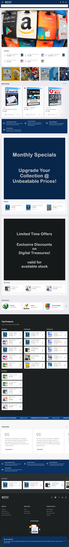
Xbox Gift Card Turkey (32, 60)
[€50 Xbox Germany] (5, 376)
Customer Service (51, 506)
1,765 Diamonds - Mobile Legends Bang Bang (35, 348)
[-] (6, 115)
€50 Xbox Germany (13, 374)
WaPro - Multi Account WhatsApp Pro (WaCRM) (58, 206)
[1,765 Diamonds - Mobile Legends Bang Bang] (27, 350)
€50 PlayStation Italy (13, 405)
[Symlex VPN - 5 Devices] (54, 96)
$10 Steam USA (15, 286)
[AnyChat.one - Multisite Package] (50, 342)
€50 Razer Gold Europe (12, 390)
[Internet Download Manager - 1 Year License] (63, 55)
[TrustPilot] (65, 497)
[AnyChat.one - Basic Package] (50, 335)
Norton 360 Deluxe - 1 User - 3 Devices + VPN (35, 363)
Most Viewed (4, 478)
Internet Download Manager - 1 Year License (54, 54)
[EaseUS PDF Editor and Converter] (11, 96)
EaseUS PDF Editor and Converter (10, 109)
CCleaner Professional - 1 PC (58, 356)
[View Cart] (66, 2)
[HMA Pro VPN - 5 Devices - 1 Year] (50, 365)
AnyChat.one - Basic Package (58, 333)
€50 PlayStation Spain (12, 397)
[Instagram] (55, 497)
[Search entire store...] (66, 5)
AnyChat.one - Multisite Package (57, 341)
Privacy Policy (7, 542)
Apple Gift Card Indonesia (32, 54)
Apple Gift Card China (11, 60)
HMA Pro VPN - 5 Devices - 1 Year (57, 363)
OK (64, 541)
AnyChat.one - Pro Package (58, 348)
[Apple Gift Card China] (22, 61)
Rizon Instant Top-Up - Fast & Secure (35, 356)
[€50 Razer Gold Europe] (5, 391)
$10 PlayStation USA (36, 286)
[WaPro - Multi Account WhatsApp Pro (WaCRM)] (49, 207)
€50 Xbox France (12, 382)
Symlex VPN (48, 107)
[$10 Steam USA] (7, 288)
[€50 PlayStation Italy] (5, 406)
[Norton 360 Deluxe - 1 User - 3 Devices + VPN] (27, 365)
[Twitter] (58, 497)
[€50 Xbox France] (5, 384)
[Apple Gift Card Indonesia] (42, 55)
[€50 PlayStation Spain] (5, 399)
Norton (32, 305)
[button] (64, 31)
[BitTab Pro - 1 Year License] (33, 96)
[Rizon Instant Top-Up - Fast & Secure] (27, 357)
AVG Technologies (56, 305)
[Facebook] (51, 497)
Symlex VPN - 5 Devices (51, 109)
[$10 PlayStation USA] (28, 288)
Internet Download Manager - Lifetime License (13, 54)
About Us (4, 506)
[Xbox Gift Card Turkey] (42, 61)
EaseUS (4, 107)
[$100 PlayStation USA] (49, 288)
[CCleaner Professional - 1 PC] (50, 357)
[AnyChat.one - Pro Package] (50, 350)
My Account (27, 506)
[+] (6, 114)
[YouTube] (62, 497)
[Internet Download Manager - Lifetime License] (22, 55)
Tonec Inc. (12, 305)
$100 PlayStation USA (57, 286)
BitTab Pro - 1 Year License (29, 107)
